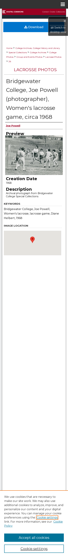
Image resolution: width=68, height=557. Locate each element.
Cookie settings (47, 517)
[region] (34, 523)
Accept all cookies (34, 538)
